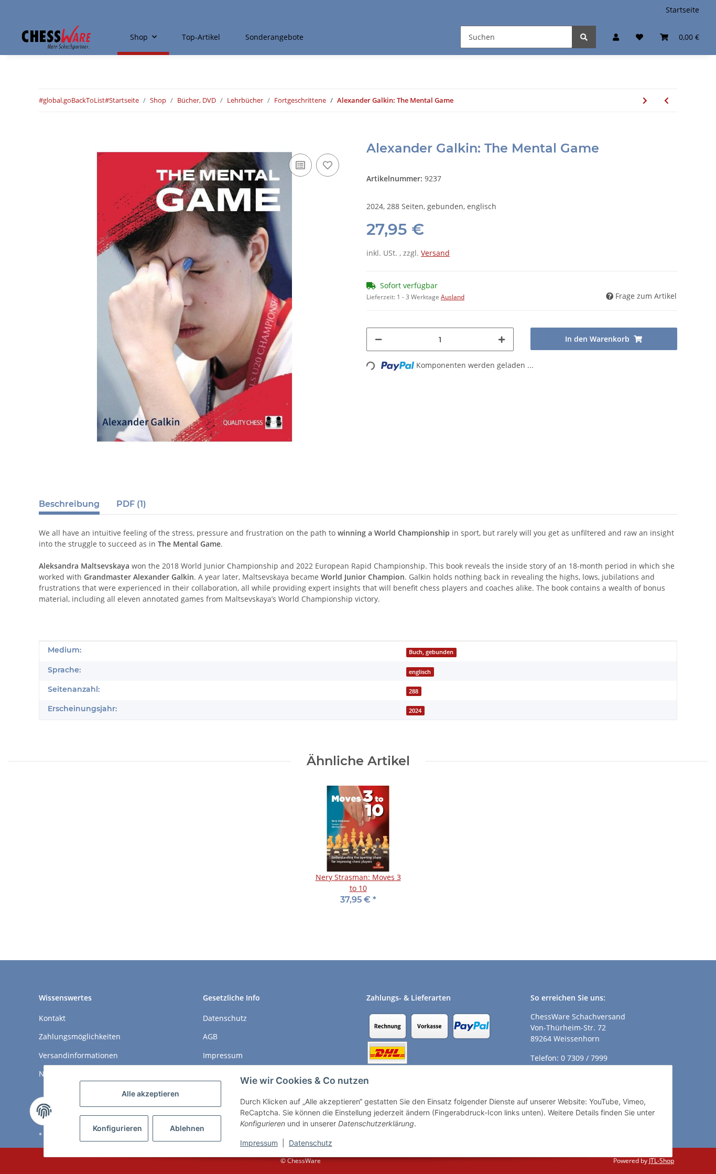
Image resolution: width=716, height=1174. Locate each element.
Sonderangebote (274, 37)
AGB (210, 1036)
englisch (420, 672)
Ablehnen (187, 1128)
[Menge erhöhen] (501, 339)
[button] (615, 37)
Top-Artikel (201, 37)
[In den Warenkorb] (47, 135)
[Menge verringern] (378, 339)
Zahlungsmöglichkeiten (80, 1036)
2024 (415, 710)
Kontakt (52, 1018)
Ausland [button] (452, 296)
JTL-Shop (661, 1160)
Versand (435, 253)
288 (413, 691)
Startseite (682, 10)
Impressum (259, 1142)
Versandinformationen (78, 1055)
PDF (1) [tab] (131, 504)
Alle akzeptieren (150, 1093)
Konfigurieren (117, 1128)
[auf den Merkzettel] (327, 165)
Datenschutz (310, 1142)
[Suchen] (584, 37)
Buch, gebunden (431, 652)
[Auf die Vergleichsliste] (300, 165)
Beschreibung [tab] (69, 504)
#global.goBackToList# (74, 100)
